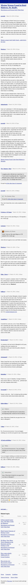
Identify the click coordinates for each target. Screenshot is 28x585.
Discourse (9, 581)
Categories (8, 574)
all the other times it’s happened (14, 183)
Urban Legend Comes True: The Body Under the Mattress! (7, 521)
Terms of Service (5, 577)
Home (2, 574)
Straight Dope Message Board (8, 1)
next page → (4, 509)
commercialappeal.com (11, 311)
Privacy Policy (14, 577)
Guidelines (15, 574)
